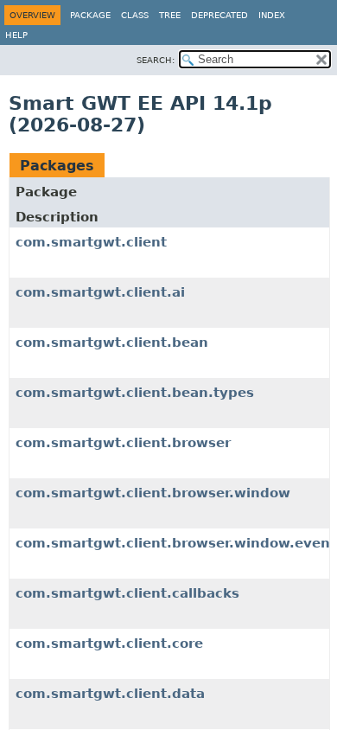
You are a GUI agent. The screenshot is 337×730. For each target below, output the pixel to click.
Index (271, 15)
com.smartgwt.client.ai (100, 292)
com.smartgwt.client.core (109, 643)
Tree (170, 15)
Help (16, 35)
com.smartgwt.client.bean (112, 342)
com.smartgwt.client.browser (123, 443)
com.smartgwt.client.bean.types (135, 392)
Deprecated (219, 15)
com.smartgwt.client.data (110, 693)
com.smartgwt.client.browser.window (153, 493)
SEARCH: (156, 60)
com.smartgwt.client (91, 242)
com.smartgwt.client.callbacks (127, 593)
